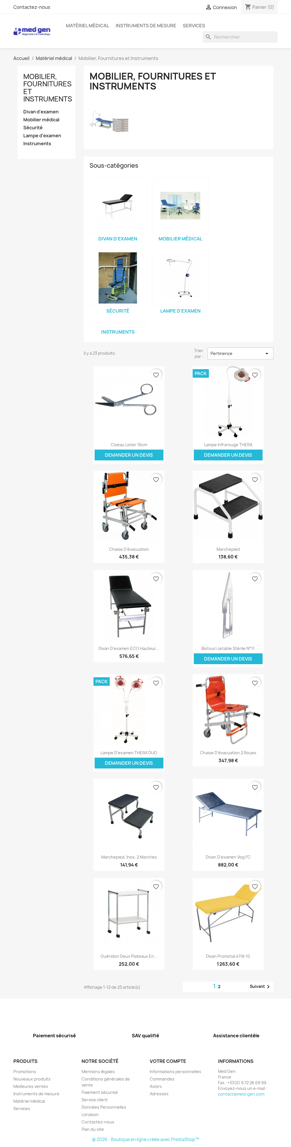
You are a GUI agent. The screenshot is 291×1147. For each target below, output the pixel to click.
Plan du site (93, 1129)
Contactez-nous (31, 7)
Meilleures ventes (30, 1086)
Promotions (24, 1071)
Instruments (37, 144)
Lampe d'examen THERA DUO (129, 752)
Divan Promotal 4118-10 (228, 956)
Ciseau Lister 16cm (129, 444)
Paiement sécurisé (100, 1092)
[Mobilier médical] (180, 205)
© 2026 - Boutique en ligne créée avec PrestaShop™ (145, 1139)
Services (194, 25)
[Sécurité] (118, 278)
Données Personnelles (104, 1107)
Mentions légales (98, 1071)
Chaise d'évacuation (129, 549)
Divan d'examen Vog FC (228, 857)
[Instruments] (118, 324)
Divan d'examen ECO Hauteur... (129, 648)
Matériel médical (87, 25)
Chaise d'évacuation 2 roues (228, 752)
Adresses (159, 1093)
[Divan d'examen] (118, 205)
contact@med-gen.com (241, 1094)
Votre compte (168, 1061)
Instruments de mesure (146, 25)
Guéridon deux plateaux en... (129, 956)
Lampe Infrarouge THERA (228, 444)
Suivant (261, 986)
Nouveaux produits (32, 1079)
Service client (95, 1099)
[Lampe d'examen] (180, 278)
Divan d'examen (41, 112)
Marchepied (228, 549)
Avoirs (156, 1086)
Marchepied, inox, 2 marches (129, 857)
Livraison (90, 1114)
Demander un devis (129, 455)
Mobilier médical (41, 120)
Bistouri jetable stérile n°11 (228, 648)
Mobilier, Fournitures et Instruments (47, 88)
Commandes (162, 1079)
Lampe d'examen (42, 136)
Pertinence (240, 353)
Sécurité (33, 128)
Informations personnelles (175, 1071)
